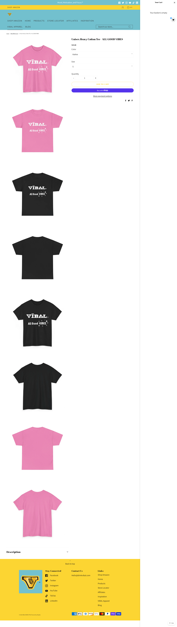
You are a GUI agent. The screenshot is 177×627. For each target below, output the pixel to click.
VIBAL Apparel (15, 26)
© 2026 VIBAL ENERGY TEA (25, 614)
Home (28, 20)
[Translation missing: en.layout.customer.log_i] (123, 7)
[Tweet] (128, 100)
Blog (28, 26)
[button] (37, 552)
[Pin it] (131, 100)
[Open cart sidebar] (174, 2)
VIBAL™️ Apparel (14, 33)
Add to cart (102, 84)
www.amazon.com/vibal (133, 622)
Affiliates (72, 20)
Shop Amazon (13, 7)
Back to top (70, 563)
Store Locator (55, 20)
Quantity (75, 74)
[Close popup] (172, 616)
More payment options (102, 96)
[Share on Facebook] (125, 100)
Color (73, 49)
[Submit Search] (129, 27)
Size (73, 61)
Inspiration (87, 20)
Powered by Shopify (35, 614)
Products (39, 20)
